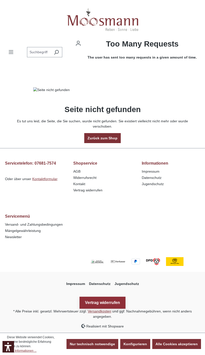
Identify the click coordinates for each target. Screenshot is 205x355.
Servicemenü (17, 216)
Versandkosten (99, 311)
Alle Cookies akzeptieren (177, 344)
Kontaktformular (44, 179)
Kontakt (79, 184)
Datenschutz (152, 178)
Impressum (151, 171)
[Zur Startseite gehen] (102, 19)
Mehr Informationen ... (21, 350)
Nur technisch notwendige (92, 344)
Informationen (155, 163)
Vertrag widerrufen (87, 190)
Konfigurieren (135, 344)
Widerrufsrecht (84, 178)
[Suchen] (56, 52)
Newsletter (13, 237)
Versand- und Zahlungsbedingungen (34, 224)
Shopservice (85, 163)
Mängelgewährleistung (23, 231)
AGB (76, 171)
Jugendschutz (153, 184)
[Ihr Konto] (78, 43)
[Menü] (11, 52)
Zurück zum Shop (103, 138)
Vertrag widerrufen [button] (102, 302)
